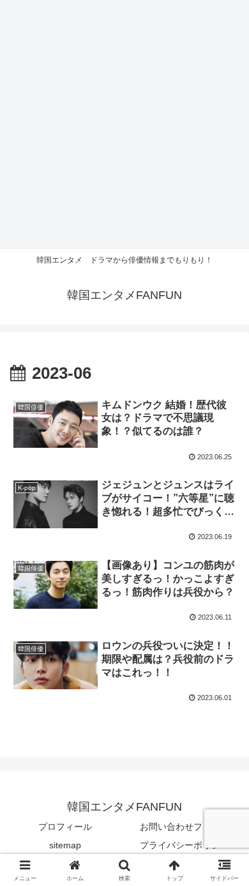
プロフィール (65, 826)
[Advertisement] (124, 124)
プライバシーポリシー (184, 845)
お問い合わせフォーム (184, 826)
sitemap (65, 845)
